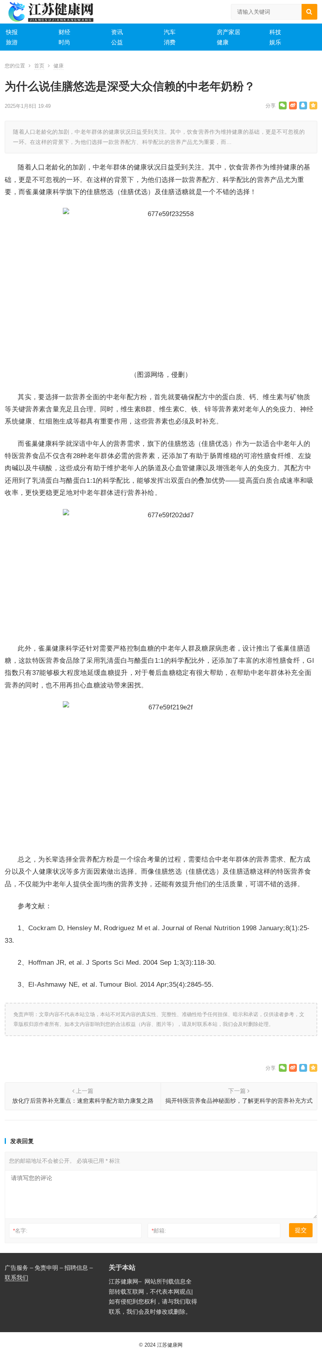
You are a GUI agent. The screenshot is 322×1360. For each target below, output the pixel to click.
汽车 (170, 32)
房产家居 (228, 32)
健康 (223, 42)
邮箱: (159, 1230)
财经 (64, 32)
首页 (39, 66)
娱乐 (275, 42)
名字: (20, 1230)
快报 (12, 32)
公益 (117, 42)
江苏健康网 (170, 1345)
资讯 (117, 32)
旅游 (12, 42)
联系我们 (16, 1277)
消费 (170, 42)
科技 (275, 32)
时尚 (64, 42)
